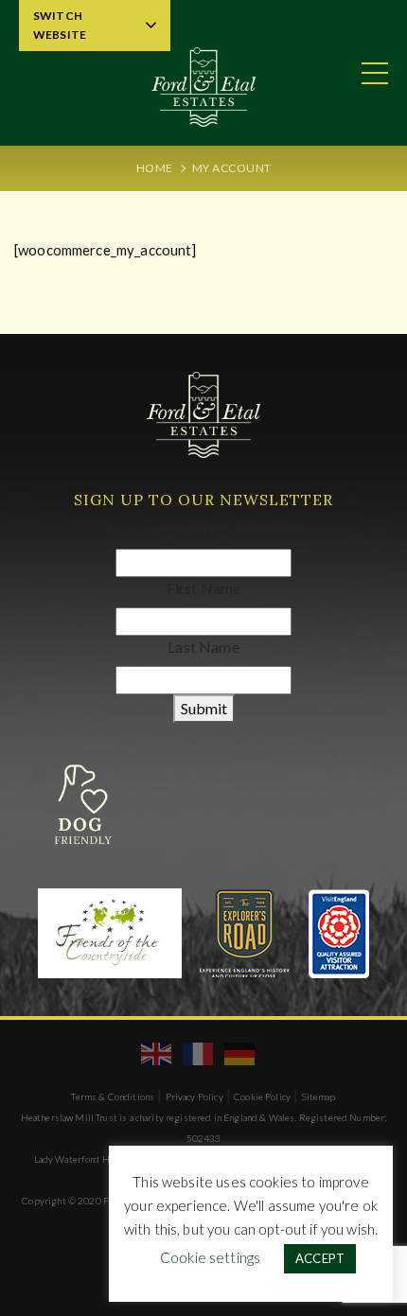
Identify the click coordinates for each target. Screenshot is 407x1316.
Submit (204, 708)
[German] (240, 1053)
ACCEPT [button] (320, 1258)
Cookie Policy (262, 1096)
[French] (199, 1053)
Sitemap (319, 1096)
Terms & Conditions (112, 1096)
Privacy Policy (194, 1096)
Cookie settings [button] (210, 1257)
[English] (157, 1053)
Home (154, 168)
